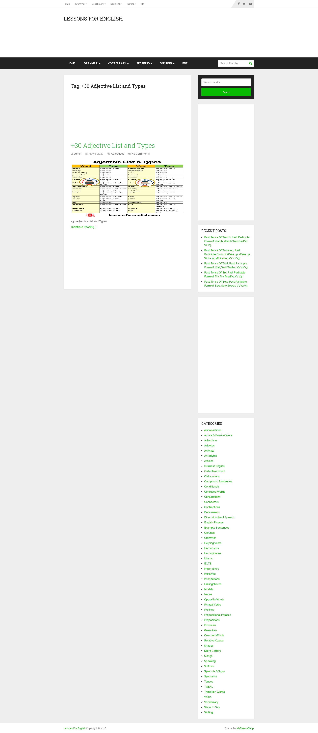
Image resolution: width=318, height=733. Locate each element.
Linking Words (212, 584)
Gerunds (209, 532)
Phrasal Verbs (212, 604)
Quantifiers (210, 630)
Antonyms (210, 455)
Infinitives (210, 573)
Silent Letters (212, 650)
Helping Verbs (212, 543)
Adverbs (209, 445)
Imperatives (211, 568)
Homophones (212, 553)
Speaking (115, 4)
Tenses (208, 681)
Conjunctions (212, 496)
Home (67, 4)
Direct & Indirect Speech (219, 517)
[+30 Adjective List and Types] (127, 188)
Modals (208, 589)
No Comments (141, 153)
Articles (208, 461)
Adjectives (117, 153)
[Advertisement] (224, 34)
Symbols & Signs (214, 671)
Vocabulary (98, 4)
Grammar (80, 4)
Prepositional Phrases (217, 614)
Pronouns (210, 625)
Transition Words (214, 691)
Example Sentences (216, 527)
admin (77, 153)
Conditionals (211, 486)
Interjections (212, 579)
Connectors (211, 502)
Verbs (207, 697)
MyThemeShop (245, 728)
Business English (214, 466)
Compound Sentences (218, 481)
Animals (209, 450)
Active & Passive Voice (218, 435)
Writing (130, 4)
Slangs (208, 656)
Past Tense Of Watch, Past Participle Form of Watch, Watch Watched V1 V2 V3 (227, 241)
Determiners (212, 512)
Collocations (212, 476)
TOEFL (208, 686)
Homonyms (211, 548)
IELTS (207, 563)
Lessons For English (93, 18)
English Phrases (214, 522)
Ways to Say (212, 707)
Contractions (212, 507)
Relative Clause (214, 640)
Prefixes (209, 609)
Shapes (208, 645)
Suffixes (209, 666)
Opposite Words (214, 599)
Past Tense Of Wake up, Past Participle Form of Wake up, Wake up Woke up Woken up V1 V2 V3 (227, 254)
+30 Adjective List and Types (113, 145)
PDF (143, 4)
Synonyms (210, 676)
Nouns (208, 594)
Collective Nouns (214, 471)
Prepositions (212, 620)
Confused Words (214, 491)
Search (251, 63)
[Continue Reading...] (83, 227)
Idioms (208, 558)
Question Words (214, 635)
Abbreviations (212, 430)
